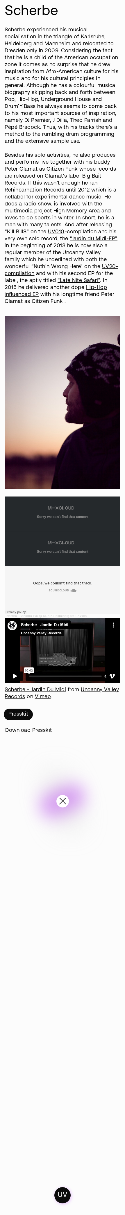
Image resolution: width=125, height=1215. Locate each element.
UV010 (56, 232)
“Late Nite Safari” (79, 281)
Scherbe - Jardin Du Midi (35, 690)
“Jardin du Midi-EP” (93, 239)
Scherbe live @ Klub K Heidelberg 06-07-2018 (53, 616)
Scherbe (11, 616)
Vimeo (43, 697)
